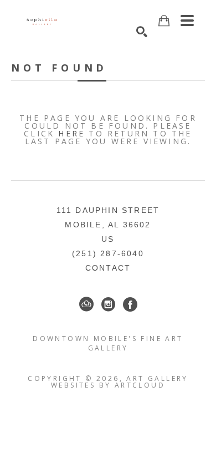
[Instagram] (108, 304)
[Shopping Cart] (163, 20)
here (71, 133)
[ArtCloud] (86, 304)
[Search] (141, 31)
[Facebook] (130, 304)
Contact (108, 267)
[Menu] (187, 20)
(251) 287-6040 (108, 253)
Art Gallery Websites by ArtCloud (119, 382)
